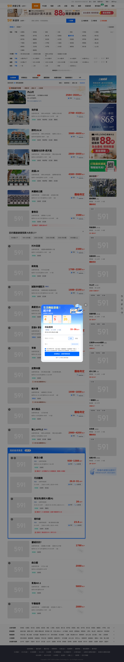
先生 (71, 338)
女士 (76, 338)
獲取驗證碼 (75, 344)
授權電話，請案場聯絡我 (62, 354)
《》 (57, 348)
